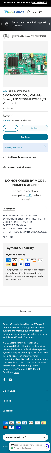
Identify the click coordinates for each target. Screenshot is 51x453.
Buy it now (25, 137)
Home (5, 34)
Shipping (6, 120)
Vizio (5, 91)
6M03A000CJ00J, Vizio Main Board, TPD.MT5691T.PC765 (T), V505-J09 (24, 37)
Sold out (34, 128)
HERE (29, 195)
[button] (41, 12)
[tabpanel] (25, 226)
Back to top (25, 311)
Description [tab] (9, 208)
